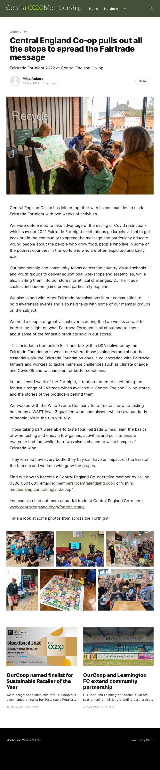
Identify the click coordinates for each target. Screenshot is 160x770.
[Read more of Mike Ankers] (15, 81)
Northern (111, 9)
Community (18, 31)
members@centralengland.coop (86, 483)
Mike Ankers (33, 79)
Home (93, 9)
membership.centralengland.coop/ (41, 489)
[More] (126, 9)
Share (143, 81)
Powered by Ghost (142, 740)
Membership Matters (18, 740)
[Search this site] (151, 8)
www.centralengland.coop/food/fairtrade (47, 507)
